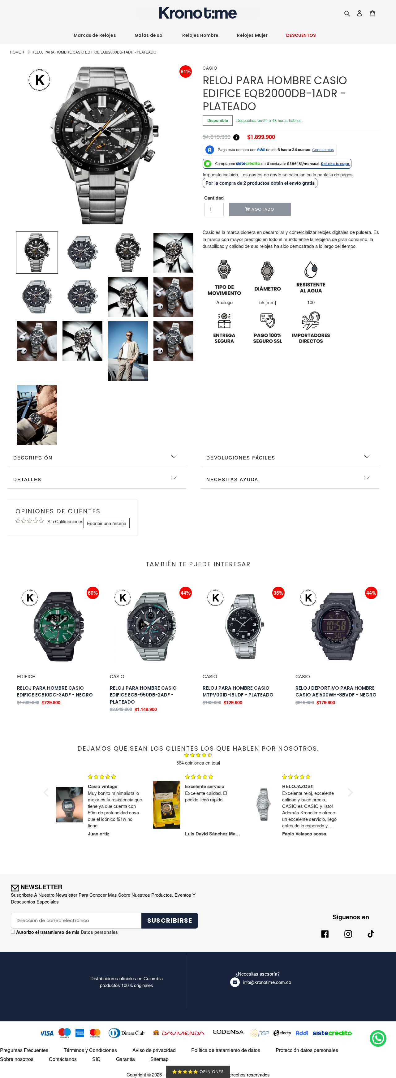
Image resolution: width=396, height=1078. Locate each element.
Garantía (125, 1059)
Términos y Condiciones (90, 1050)
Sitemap (159, 1059)
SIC (96, 1059)
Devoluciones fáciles (240, 457)
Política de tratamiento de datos (225, 1050)
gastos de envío (265, 174)
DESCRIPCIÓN (33, 457)
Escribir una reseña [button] (106, 523)
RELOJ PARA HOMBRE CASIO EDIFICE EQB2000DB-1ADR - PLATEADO (94, 52)
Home (15, 52)
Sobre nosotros (16, 1059)
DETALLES (27, 479)
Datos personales (99, 932)
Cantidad (214, 197)
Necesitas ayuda (232, 479)
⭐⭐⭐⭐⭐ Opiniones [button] (198, 1072)
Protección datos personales (307, 1050)
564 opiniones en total (198, 762)
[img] (198, 756)
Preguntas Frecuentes (24, 1050)
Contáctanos (63, 1059)
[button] (47, 792)
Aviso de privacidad (154, 1050)
